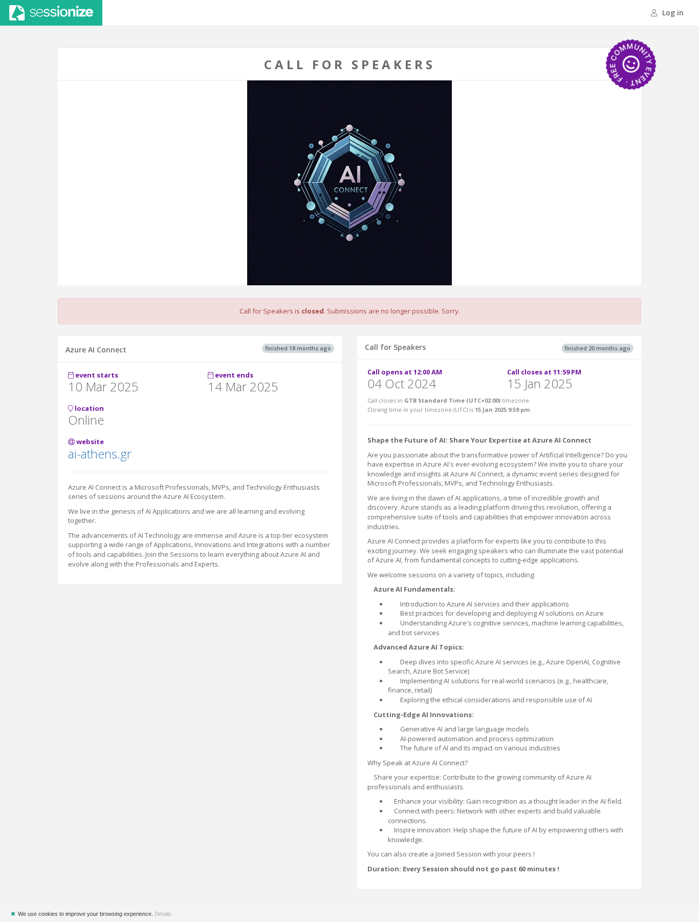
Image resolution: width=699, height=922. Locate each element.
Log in (672, 12)
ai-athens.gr (100, 453)
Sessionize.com (51, 13)
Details (163, 914)
